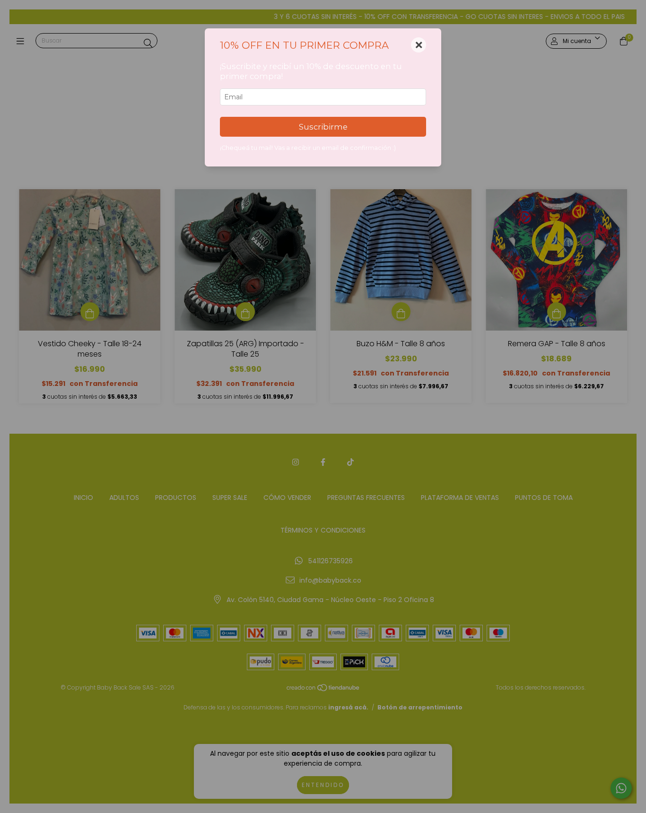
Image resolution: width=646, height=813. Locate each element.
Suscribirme (323, 126)
